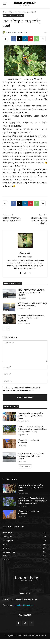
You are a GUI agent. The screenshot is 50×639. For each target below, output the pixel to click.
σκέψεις (11, 15)
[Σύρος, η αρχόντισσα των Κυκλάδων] (9, 443)
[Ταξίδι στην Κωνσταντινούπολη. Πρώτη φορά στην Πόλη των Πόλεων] (9, 293)
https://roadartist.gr (25, 257)
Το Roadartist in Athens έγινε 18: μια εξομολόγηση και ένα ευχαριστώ (31, 318)
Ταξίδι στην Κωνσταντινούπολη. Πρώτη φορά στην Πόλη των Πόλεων (31, 292)
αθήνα (11, 12)
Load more (24, 466)
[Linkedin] (25, 38)
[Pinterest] (30, 38)
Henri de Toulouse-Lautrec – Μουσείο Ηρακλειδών (39, 220)
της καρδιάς (19, 15)
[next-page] (8, 328)
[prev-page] (4, 328)
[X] (19, 38)
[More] (43, 38)
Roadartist (12, 32)
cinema (5, 310)
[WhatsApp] (36, 38)
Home (5, 12)
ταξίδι (5, 297)
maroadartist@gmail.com (23, 605)
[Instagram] (25, 272)
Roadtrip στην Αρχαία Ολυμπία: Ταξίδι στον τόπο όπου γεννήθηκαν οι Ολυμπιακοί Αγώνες (32, 429)
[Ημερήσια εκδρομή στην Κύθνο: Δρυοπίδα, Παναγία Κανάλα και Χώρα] (9, 416)
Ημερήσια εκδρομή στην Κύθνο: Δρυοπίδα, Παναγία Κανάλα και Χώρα (31, 415)
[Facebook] (13, 38)
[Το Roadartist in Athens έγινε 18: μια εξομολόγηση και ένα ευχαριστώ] (9, 319)
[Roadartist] (4, 32)
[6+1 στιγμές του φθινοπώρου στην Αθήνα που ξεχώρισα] (9, 306)
